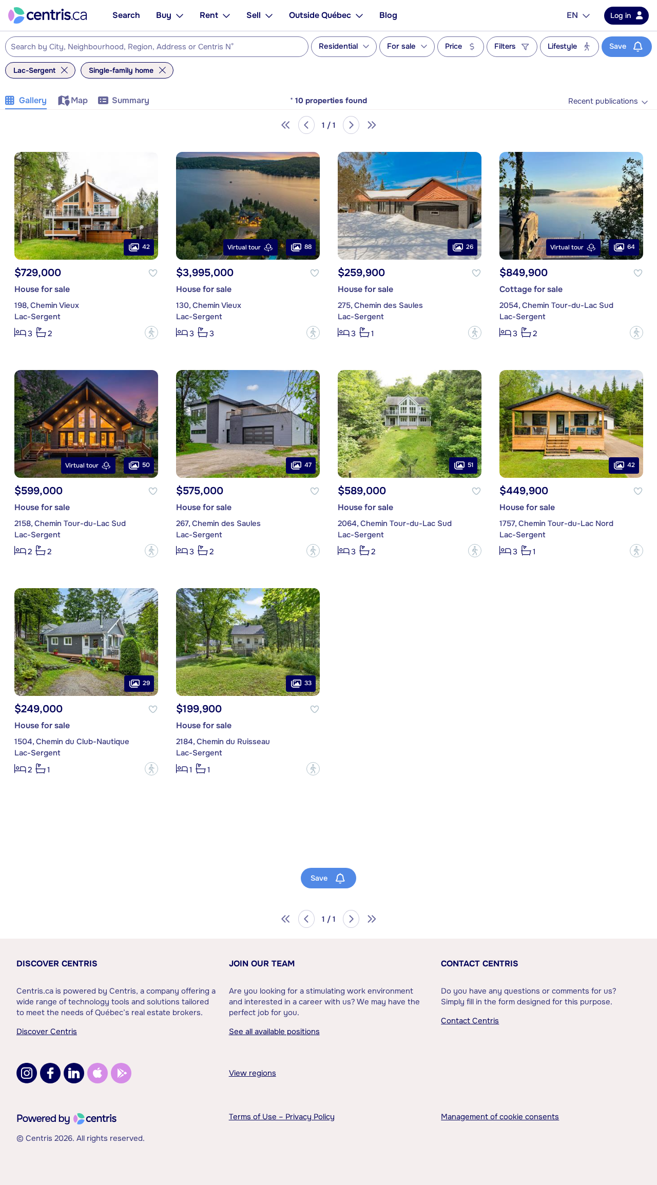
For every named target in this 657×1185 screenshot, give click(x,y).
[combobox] (156, 46)
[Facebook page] (50, 1073)
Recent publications (603, 101)
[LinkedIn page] (74, 1073)
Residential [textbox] (338, 46)
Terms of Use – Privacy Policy (282, 1117)
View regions (252, 1073)
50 (146, 465)
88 (308, 247)
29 (146, 683)
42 (146, 247)
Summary (130, 100)
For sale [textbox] (401, 46)
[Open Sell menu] (269, 15)
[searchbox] (150, 47)
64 (631, 247)
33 (308, 683)
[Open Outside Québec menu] (359, 15)
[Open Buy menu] (180, 15)
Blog (388, 15)
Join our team (262, 963)
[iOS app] (97, 1073)
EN (572, 15)
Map (79, 100)
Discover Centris (57, 963)
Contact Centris (479, 963)
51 (470, 465)
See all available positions (274, 1031)
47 (308, 465)
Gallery (33, 100)
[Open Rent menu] (226, 15)
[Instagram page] (26, 1073)
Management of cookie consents (500, 1117)
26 (469, 247)
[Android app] (121, 1073)
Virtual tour (244, 247)
